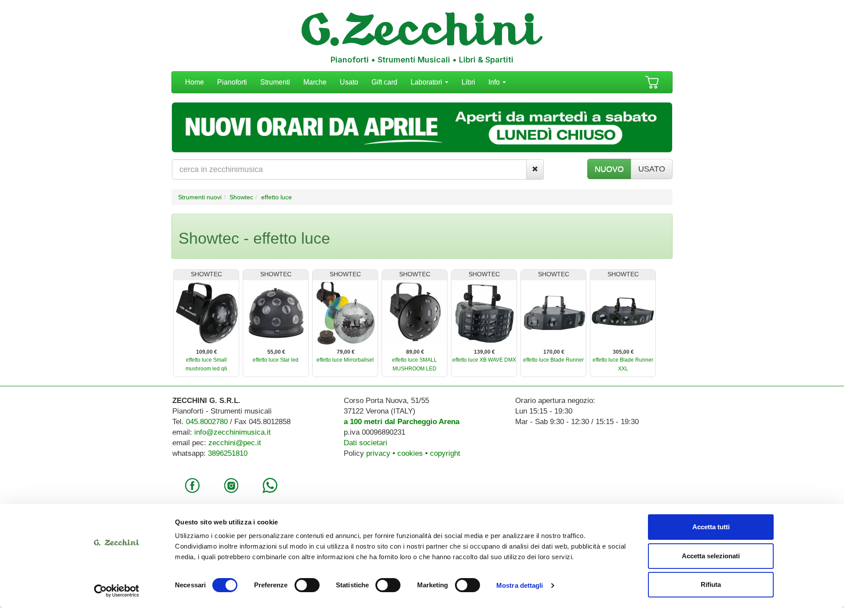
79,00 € (346, 352)
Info (495, 82)
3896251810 (227, 453)
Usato (349, 82)
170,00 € (553, 352)
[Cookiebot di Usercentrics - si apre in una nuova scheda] (116, 590)
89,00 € (415, 352)
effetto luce (276, 197)
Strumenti (275, 82)
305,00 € (623, 352)
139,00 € (484, 352)
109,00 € (206, 352)
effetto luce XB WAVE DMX (484, 360)
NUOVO (609, 169)
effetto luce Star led (275, 360)
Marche (315, 82)
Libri (468, 82)
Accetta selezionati (711, 556)
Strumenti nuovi (200, 197)
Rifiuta (711, 584)
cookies (410, 453)
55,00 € (276, 352)
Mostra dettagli (519, 585)
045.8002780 (207, 422)
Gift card (384, 82)
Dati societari (365, 443)
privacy (378, 453)
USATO (651, 169)
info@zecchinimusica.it (232, 432)
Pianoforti (232, 82)
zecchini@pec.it (234, 443)
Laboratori (427, 82)
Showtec (241, 197)
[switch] (307, 585)
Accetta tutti (711, 527)
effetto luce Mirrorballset (345, 360)
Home (194, 82)
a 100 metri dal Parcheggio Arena (401, 422)
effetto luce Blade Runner (553, 360)
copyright (445, 453)
